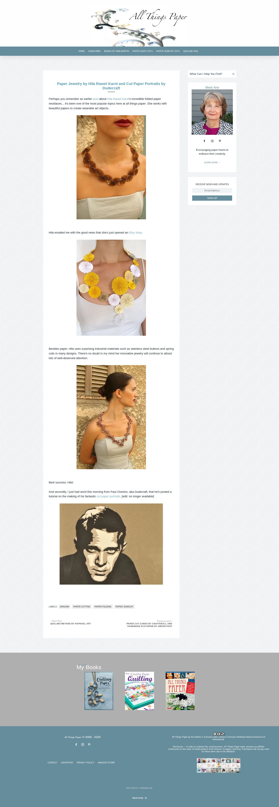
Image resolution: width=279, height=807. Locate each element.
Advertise (67, 762)
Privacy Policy (85, 762)
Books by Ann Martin (116, 51)
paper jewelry (124, 606)
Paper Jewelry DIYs (168, 51)
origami (64, 606)
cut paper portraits (108, 496)
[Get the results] (232, 74)
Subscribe (94, 51)
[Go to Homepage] (139, 25)
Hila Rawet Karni (118, 99)
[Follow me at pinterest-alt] (219, 141)
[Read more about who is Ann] (212, 133)
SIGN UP (212, 198)
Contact (52, 762)
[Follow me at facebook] (204, 141)
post (95, 99)
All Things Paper (179, 737)
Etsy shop (135, 232)
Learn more (211, 162)
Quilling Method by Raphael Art (70, 624)
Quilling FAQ (190, 51)
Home (81, 51)
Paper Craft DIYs (142, 51)
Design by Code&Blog (139, 788)
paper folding (102, 606)
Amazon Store (106, 762)
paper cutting (81, 606)
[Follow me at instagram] (212, 141)
